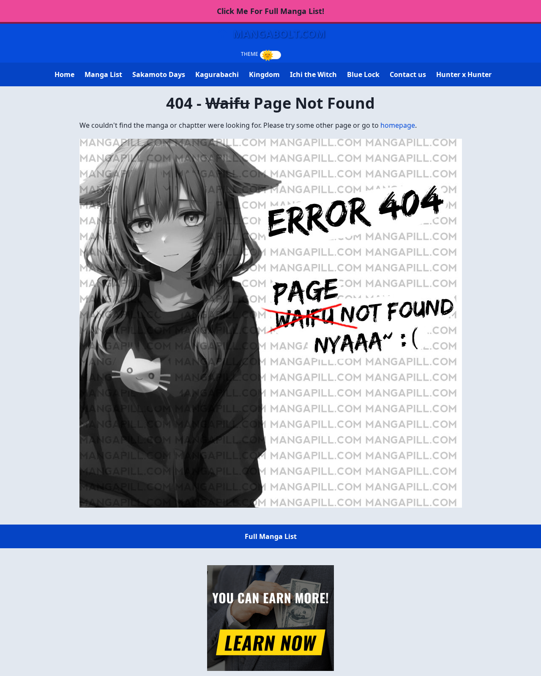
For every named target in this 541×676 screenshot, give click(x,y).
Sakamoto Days (158, 74)
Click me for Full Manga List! (270, 11)
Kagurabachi (217, 74)
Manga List (103, 74)
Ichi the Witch (313, 74)
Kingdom (264, 74)
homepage (397, 125)
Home (64, 74)
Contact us (408, 74)
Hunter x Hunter (464, 74)
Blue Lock (363, 74)
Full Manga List (271, 536)
